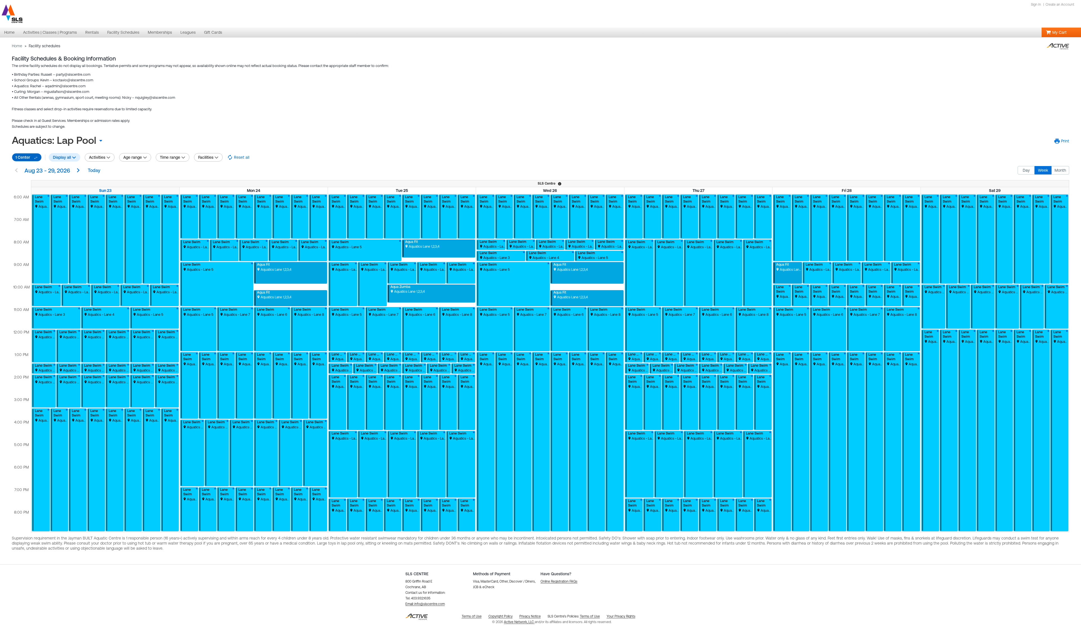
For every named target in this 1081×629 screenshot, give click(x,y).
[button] (1061, 141)
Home (17, 46)
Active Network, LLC (519, 622)
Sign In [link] (1036, 4)
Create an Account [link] (1060, 4)
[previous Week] (16, 171)
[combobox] (59, 140)
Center (22, 157)
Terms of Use (590, 616)
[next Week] (78, 171)
